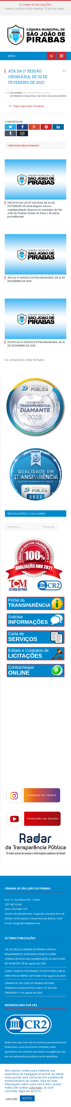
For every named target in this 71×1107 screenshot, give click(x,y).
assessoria (30, 1047)
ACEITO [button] (27, 1098)
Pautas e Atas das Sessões (51, 95)
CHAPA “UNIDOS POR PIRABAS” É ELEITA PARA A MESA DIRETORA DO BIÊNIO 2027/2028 (36, 8)
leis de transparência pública (21, 1056)
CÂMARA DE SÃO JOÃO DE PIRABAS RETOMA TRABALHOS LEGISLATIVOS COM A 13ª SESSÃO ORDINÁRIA (31, 987)
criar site (28, 1042)
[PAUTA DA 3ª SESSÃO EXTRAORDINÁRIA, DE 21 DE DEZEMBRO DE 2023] (35, 319)
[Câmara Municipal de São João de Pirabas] (35, 34)
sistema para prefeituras (51, 1042)
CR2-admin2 (16, 92)
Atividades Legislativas (23, 95)
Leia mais (35, 1087)
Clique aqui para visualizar (28, 106)
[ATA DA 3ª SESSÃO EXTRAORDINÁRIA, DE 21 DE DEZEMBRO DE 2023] (35, 254)
